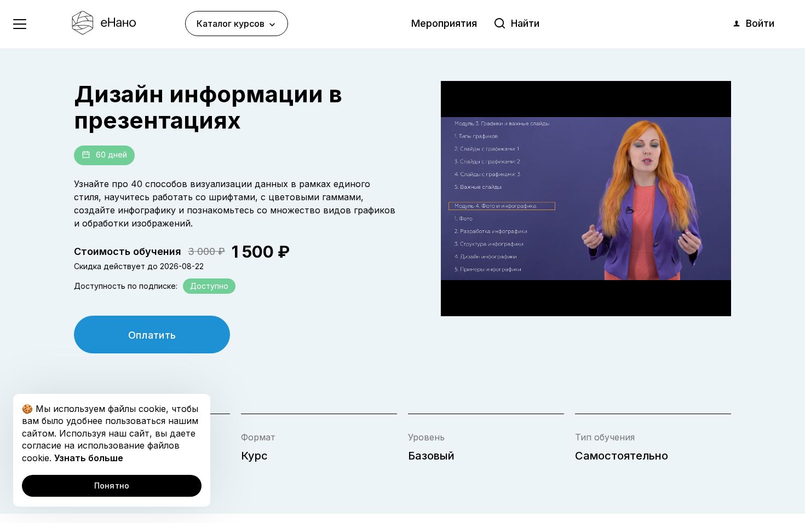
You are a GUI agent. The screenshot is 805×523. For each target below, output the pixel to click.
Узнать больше (88, 457)
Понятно (112, 485)
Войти (760, 23)
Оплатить (152, 335)
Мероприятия (444, 23)
